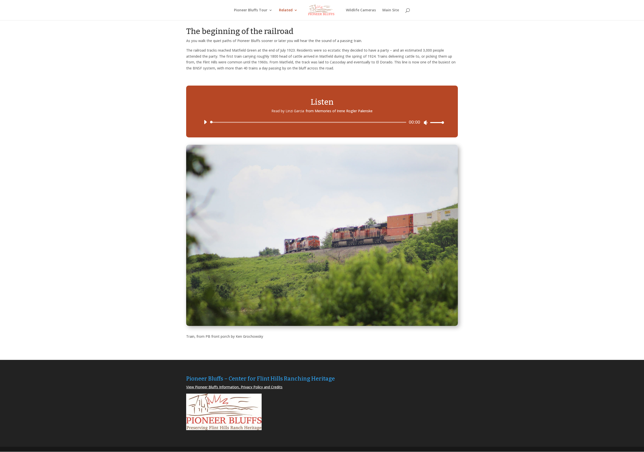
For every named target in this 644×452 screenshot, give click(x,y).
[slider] (436, 122)
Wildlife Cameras (361, 10)
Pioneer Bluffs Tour (250, 10)
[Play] (205, 122)
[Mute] (425, 122)
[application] (322, 122)
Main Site (390, 10)
